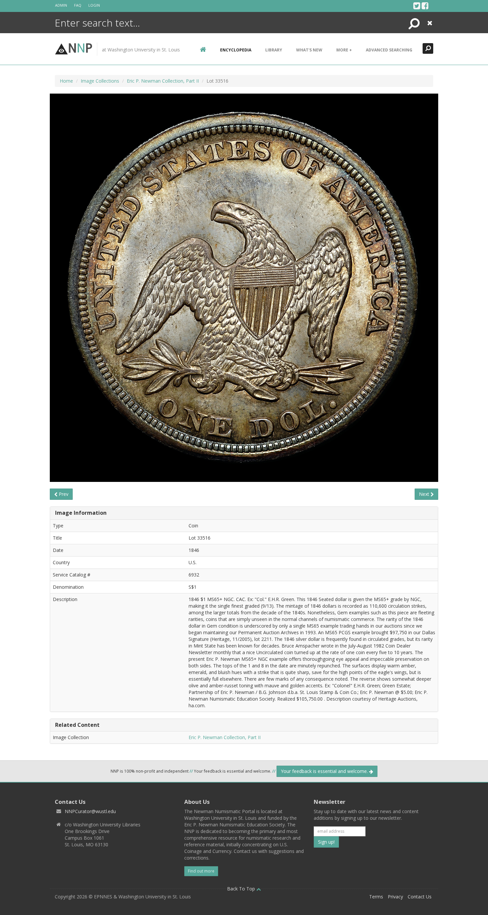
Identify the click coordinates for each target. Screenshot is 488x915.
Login (94, 5)
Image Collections (100, 81)
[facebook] (425, 6)
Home (66, 81)
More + (344, 50)
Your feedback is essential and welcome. (325, 771)
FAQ (77, 5)
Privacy (395, 896)
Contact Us (420, 896)
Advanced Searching (389, 50)
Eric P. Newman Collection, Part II (163, 81)
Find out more (201, 871)
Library (273, 50)
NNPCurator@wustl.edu (90, 811)
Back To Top (241, 888)
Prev (62, 494)
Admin (61, 5)
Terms (376, 896)
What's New (309, 50)
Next (425, 494)
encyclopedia (235, 50)
